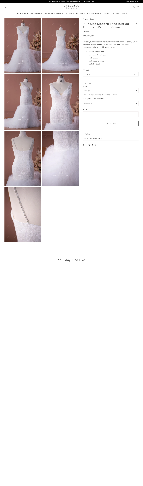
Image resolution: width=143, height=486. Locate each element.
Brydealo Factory (90, 19)
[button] (95, 145)
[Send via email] (92, 145)
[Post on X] (86, 145)
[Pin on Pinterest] (89, 145)
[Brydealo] (71, 7)
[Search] (5, 7)
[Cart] (138, 7)
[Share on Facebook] (83, 145)
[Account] (134, 7)
